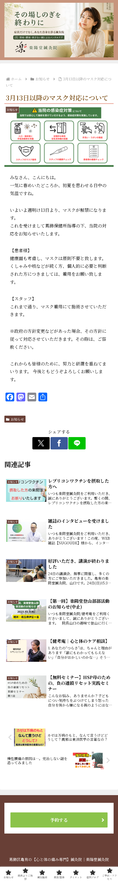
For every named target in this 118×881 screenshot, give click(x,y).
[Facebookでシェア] (59, 443)
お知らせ (17, 419)
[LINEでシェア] (77, 443)
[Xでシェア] (41, 443)
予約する (59, 820)
